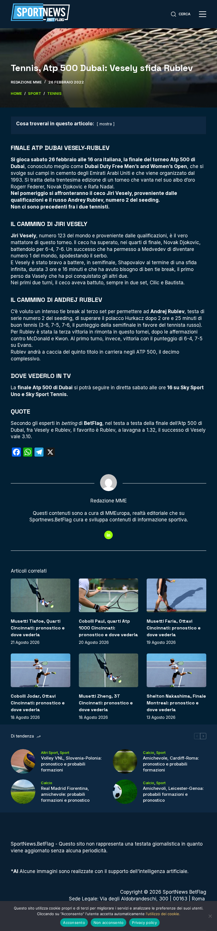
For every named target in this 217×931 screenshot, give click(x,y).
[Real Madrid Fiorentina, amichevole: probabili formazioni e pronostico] (23, 791)
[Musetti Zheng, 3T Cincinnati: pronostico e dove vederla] (108, 670)
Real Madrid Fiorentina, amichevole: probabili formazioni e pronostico (65, 794)
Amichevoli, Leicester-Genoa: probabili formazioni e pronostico (173, 794)
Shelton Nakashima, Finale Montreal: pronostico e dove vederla (176, 703)
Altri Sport (49, 752)
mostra (105, 124)
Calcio (148, 752)
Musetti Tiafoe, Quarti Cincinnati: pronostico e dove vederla (38, 628)
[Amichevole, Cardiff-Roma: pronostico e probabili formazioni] (125, 761)
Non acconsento (109, 922)
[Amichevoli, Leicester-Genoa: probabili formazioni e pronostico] (125, 791)
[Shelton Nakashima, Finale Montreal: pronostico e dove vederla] (176, 670)
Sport (64, 752)
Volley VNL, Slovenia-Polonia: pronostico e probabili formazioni (71, 764)
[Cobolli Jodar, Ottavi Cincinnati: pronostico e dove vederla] (40, 670)
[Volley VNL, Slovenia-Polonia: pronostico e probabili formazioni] (23, 761)
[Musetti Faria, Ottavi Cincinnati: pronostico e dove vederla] (176, 595)
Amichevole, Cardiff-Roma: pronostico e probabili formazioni (171, 764)
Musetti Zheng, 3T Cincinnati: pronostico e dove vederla (106, 703)
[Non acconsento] (210, 916)
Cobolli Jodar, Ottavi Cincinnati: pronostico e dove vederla (38, 703)
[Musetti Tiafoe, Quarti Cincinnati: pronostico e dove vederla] (40, 595)
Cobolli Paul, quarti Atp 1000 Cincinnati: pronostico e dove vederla (108, 628)
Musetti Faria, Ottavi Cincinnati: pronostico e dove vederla (174, 628)
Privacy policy (144, 922)
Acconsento (74, 922)
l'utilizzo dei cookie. (163, 913)
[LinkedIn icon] (108, 535)
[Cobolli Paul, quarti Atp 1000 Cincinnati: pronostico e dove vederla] (108, 595)
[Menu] (202, 14)
